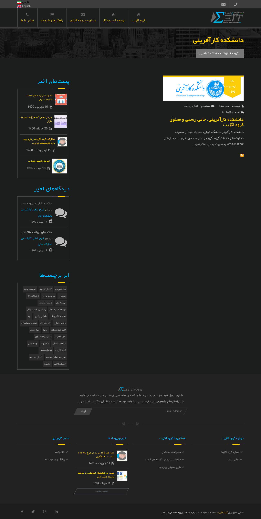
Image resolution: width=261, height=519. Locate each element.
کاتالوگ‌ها (59, 452)
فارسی (25, 2)
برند (29, 316)
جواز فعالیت (60, 336)
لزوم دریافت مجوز (43, 336)
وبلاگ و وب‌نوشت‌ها (54, 460)
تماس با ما (27, 20)
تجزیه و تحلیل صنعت (56, 357)
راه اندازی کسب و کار (36, 309)
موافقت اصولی (59, 343)
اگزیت (235, 53)
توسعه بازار (61, 303)
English (26, 6)
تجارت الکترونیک (58, 316)
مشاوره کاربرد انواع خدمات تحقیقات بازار (39, 97)
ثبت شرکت (45, 323)
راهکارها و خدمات (52, 20)
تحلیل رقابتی (60, 364)
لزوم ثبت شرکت (58, 330)
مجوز (45, 330)
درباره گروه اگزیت (230, 452)
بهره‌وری (62, 296)
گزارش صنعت (36, 357)
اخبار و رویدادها (191, 106)
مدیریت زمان (30, 289)
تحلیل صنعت (46, 350)
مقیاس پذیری (41, 316)
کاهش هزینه (46, 289)
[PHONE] (237, 4)
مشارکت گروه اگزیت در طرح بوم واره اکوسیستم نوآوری (39, 141)
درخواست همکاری (171, 452)
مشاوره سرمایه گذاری (83, 20)
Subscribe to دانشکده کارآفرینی (242, 155)
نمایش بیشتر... (101, 491)
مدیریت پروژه (49, 296)
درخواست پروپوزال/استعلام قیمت (163, 460)
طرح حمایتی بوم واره (170, 467)
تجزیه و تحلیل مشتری (39, 160)
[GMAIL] (223, 4)
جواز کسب (34, 330)
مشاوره (47, 364)
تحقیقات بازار (33, 296)
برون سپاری (60, 289)
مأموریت (45, 343)
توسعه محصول (45, 303)
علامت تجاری (60, 323)
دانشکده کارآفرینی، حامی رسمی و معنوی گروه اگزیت (206, 121)
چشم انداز (32, 343)
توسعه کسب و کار (114, 20)
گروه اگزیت (138, 20)
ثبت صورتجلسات (29, 323)
